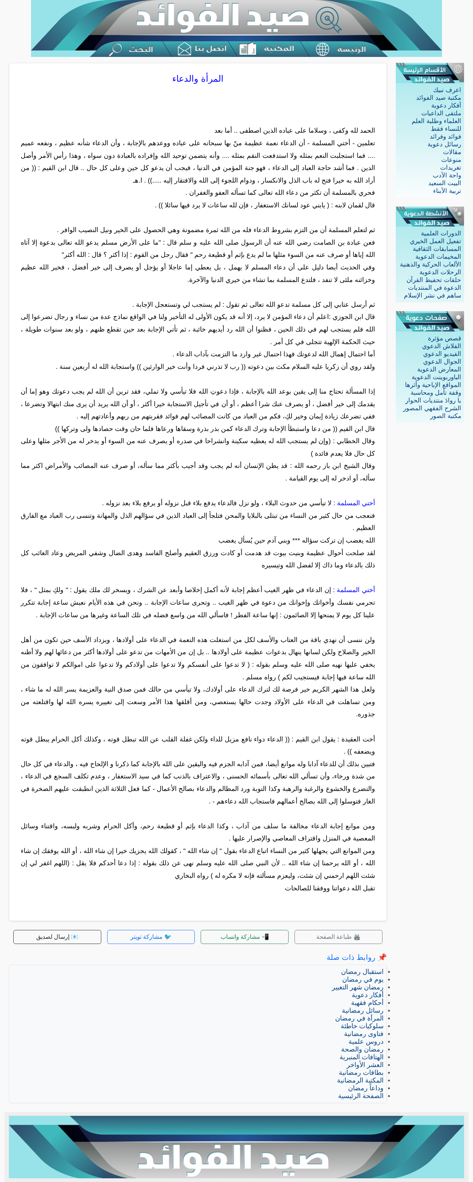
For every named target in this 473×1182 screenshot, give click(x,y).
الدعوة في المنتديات (434, 287)
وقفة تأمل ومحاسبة (436, 392)
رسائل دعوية (444, 144)
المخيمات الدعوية (438, 256)
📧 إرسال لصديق (57, 937)
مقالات (452, 152)
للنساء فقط (446, 128)
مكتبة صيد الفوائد (438, 97)
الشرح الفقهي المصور (432, 408)
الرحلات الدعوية (440, 272)
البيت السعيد (444, 183)
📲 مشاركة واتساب (245, 937)
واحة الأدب (447, 175)
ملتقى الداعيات (441, 113)
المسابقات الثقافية (437, 248)
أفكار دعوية (446, 105)
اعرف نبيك (447, 90)
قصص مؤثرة (444, 338)
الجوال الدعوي (442, 361)
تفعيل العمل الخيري (435, 241)
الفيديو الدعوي (442, 353)
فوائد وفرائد (445, 136)
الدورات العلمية (441, 233)
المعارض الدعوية (439, 369)
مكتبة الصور (445, 416)
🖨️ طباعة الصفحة (338, 937)
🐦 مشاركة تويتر (150, 937)
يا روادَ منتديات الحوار (433, 400)
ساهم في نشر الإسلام (432, 295)
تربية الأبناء (447, 190)
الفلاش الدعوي (441, 346)
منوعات (451, 159)
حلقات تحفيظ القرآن (433, 279)
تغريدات (450, 167)
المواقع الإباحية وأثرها (433, 384)
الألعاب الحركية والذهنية (430, 264)
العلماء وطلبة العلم (436, 121)
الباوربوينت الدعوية (436, 377)
